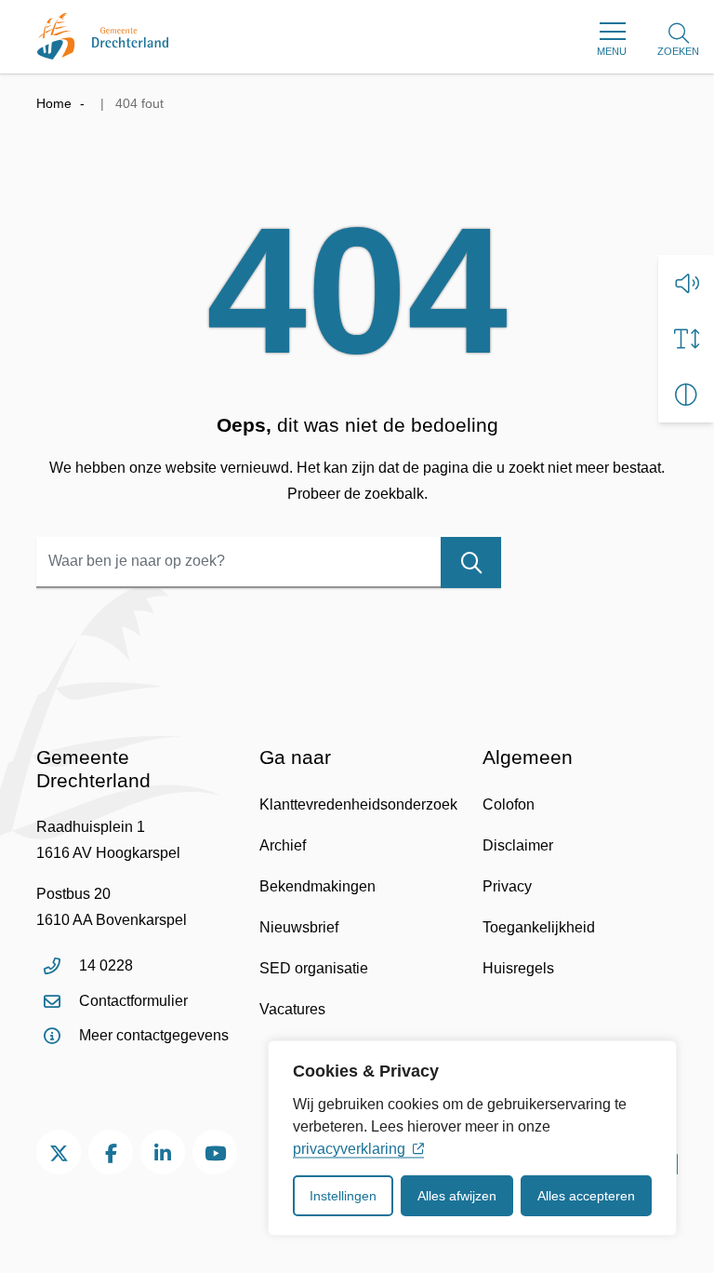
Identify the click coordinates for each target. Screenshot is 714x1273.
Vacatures (292, 1009)
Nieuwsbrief (298, 927)
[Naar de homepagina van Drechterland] (102, 36)
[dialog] (472, 1138)
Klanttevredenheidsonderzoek (358, 804)
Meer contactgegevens (154, 1035)
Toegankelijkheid (539, 927)
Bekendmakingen (317, 886)
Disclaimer (518, 845)
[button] (686, 283)
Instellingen (343, 1195)
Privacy (507, 886)
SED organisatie (313, 968)
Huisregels (518, 968)
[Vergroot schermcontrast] (686, 394)
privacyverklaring (349, 1149)
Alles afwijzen (456, 1195)
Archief (282, 845)
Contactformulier (133, 1001)
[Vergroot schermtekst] (686, 339)
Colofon (509, 804)
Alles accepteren (586, 1195)
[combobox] (268, 562)
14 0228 (106, 965)
